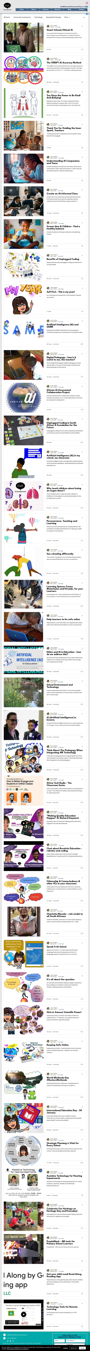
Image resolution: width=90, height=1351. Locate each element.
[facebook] (87, 14)
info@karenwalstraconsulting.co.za (73, 6)
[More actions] (83, 26)
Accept (82, 1348)
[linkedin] (87, 6)
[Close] (88, 1348)
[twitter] (87, 10)
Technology (38, 17)
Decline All (73, 1348)
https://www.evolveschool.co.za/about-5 (18, 1349)
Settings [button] (65, 1348)
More (66, 17)
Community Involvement (22, 17)
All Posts (7, 17)
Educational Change (53, 17)
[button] (46, 9)
